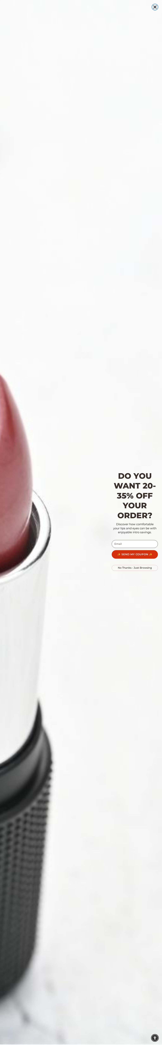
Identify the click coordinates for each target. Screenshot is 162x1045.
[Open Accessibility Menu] (155, 1038)
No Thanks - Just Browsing (135, 567)
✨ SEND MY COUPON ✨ (134, 554)
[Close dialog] (155, 7)
